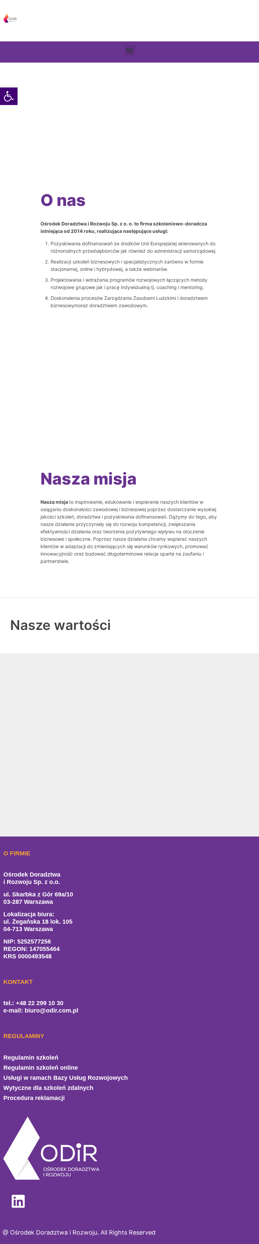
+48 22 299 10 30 (39, 1003)
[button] (129, 50)
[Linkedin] (18, 1201)
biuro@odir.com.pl (51, 1010)
